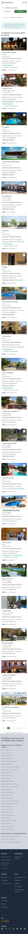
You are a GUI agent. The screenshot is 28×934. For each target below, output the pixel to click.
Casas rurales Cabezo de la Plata (9, 801)
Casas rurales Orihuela (7, 798)
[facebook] (2, 929)
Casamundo (4, 907)
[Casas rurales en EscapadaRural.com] (7, 2)
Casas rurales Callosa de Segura (9, 820)
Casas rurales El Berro (6, 795)
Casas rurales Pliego (6, 789)
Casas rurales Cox (5, 818)
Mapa (21, 11)
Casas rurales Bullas (6, 806)
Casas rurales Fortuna (6, 775)
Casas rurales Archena (7, 750)
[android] (14, 921)
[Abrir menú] (26, 2)
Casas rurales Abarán (6, 764)
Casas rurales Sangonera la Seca (9, 784)
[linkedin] (25, 929)
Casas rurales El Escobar (7, 829)
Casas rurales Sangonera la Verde (9, 786)
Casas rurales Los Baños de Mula (9, 769)
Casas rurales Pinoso (6, 823)
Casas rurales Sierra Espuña (8, 839)
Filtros (8, 11)
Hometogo (4, 901)
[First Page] (3, 728)
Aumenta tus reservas (18, 857)
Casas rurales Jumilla (6, 826)
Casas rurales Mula (6, 778)
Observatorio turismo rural (5, 864)
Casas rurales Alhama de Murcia (9, 803)
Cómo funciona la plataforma (19, 890)
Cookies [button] (17, 883)
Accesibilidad (18, 886)
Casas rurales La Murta (7, 809)
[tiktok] (13, 929)
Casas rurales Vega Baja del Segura (10, 842)
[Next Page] (22, 728)
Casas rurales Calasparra (7, 815)
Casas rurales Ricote (6, 755)
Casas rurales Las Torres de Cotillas (10, 767)
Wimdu (3, 904)
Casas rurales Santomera (7, 792)
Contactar (4, 868)
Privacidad (18, 880)
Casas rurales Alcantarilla (7, 781)
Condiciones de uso (20, 877)
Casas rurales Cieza (6, 772)
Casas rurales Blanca (6, 758)
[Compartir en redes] (23, 2)
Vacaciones (4, 880)
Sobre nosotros (5, 857)
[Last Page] (25, 728)
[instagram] (6, 929)
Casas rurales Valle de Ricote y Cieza (10, 836)
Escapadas (4, 877)
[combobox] (14, 7)
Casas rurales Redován (7, 812)
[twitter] (10, 929)
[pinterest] (21, 929)
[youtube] (17, 929)
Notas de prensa (6, 860)
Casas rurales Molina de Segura (9, 761)
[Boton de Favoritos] (24, 40)
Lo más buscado (6, 883)
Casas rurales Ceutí (6, 753)
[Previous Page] (6, 728)
